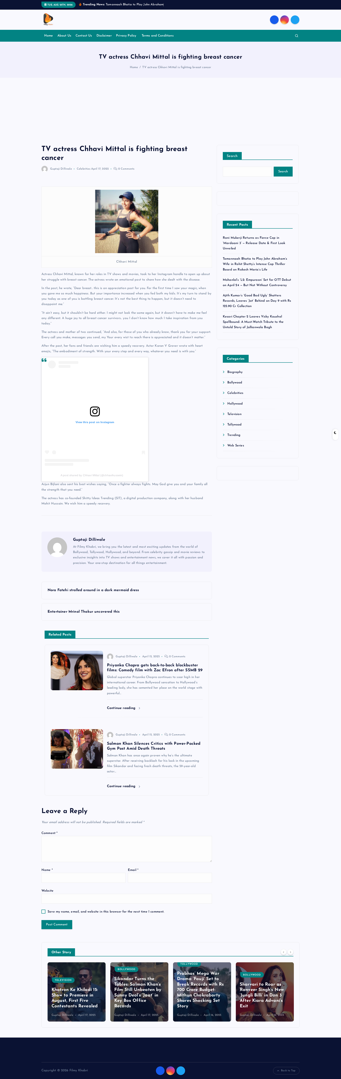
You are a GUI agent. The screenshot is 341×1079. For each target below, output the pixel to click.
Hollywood (235, 403)
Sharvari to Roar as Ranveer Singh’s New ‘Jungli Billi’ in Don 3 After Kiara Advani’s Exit (199, 995)
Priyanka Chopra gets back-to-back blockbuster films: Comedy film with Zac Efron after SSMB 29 (263, 995)
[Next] (290, 952)
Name (47, 870)
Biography (235, 372)
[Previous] (284, 952)
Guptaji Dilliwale (61, 168)
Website (47, 890)
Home (48, 35)
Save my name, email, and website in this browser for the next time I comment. (106, 911)
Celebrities (83, 168)
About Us (64, 35)
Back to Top (288, 1070)
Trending (233, 435)
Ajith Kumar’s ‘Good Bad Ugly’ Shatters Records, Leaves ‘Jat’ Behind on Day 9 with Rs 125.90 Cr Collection (257, 301)
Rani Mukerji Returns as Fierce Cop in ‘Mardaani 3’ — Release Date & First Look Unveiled (254, 243)
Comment (49, 833)
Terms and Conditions (158, 35)
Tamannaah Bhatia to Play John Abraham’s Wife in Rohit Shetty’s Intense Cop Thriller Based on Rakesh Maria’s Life (255, 264)
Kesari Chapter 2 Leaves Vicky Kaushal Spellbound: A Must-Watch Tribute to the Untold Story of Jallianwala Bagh (253, 322)
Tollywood (234, 424)
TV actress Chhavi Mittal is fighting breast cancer (176, 67)
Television (234, 414)
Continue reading (122, 708)
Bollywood (234, 382)
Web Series (235, 445)
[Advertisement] (170, 115)
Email (133, 870)
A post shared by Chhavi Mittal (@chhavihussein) (92, 475)
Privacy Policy (126, 35)
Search (232, 156)
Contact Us (84, 35)
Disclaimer (104, 35)
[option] (77, 992)
